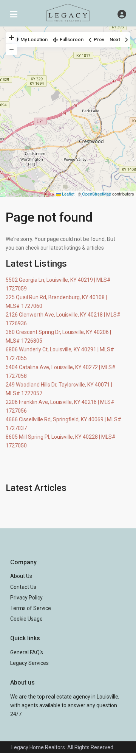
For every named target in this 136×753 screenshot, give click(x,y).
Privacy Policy (26, 598)
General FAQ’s (26, 652)
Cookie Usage (26, 619)
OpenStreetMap (96, 194)
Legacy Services (29, 663)
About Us (21, 576)
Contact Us (23, 587)
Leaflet (67, 194)
